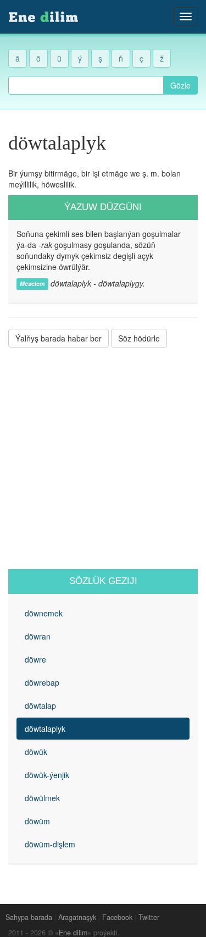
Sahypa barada (28, 917)
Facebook (117, 917)
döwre (35, 659)
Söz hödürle (139, 338)
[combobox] (86, 85)
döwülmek (42, 797)
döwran (38, 636)
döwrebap (42, 682)
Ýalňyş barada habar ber (58, 338)
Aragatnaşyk (77, 917)
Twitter (148, 917)
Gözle (180, 85)
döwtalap (40, 705)
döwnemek (44, 613)
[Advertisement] (103, 458)
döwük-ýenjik (47, 774)
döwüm (37, 820)
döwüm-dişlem (50, 844)
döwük (36, 751)
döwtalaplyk (45, 728)
